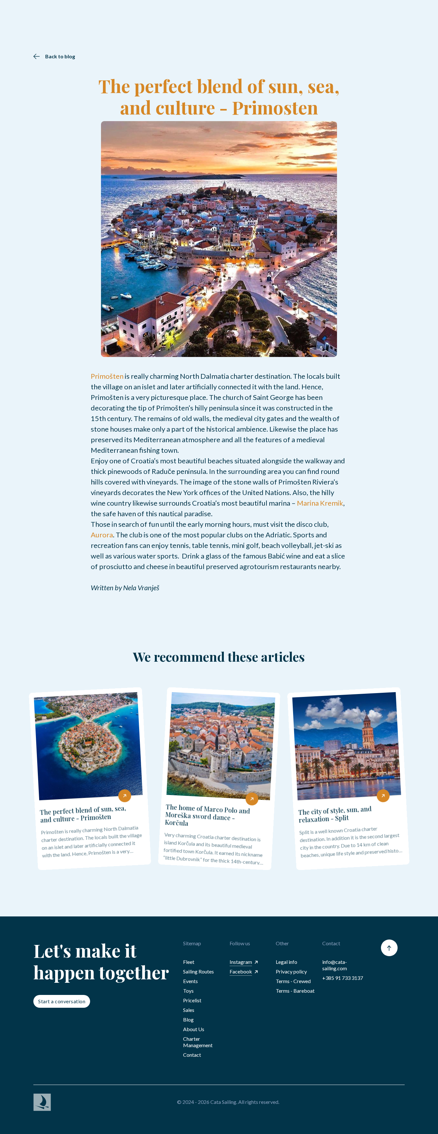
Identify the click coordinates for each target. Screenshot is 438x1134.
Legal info (286, 962)
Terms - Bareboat (295, 991)
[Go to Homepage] (93, 1102)
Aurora (102, 534)
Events (190, 981)
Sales (188, 1010)
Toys (188, 991)
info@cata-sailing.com (334, 965)
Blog (188, 1019)
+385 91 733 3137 (342, 978)
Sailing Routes (198, 971)
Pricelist (192, 1000)
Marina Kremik (319, 503)
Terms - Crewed (293, 981)
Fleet (188, 962)
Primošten (107, 376)
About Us (193, 1029)
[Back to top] (389, 947)
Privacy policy (291, 971)
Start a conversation (61, 1001)
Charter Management (198, 1042)
